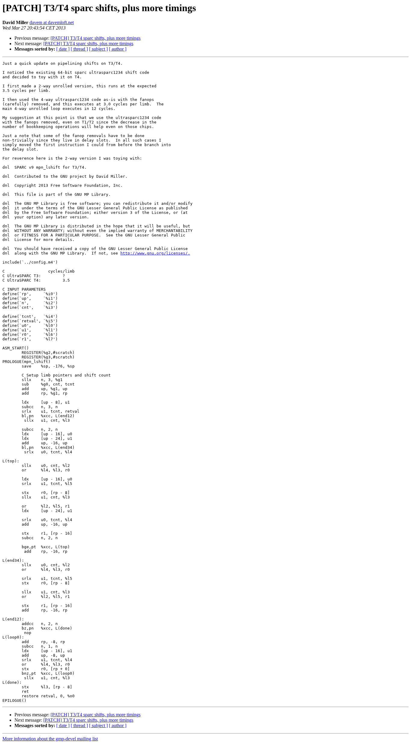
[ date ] (63, 49)
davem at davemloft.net (51, 22)
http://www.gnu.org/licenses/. (155, 253)
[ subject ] (98, 49)
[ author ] (117, 49)
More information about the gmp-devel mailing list (50, 738)
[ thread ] (79, 49)
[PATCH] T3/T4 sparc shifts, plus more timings (96, 38)
